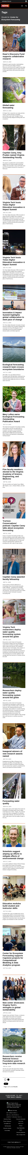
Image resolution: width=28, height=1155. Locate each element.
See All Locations (12, 1114)
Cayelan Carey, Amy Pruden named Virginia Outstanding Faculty (13, 155)
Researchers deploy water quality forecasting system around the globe (12, 694)
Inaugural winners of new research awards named (13, 753)
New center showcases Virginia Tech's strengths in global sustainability (13, 1006)
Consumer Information (20, 1119)
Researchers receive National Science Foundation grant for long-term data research (14, 1060)
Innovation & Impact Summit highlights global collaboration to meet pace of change (13, 316)
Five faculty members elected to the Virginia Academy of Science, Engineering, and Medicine (13, 474)
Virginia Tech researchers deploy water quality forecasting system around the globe (12, 632)
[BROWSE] (22, 6)
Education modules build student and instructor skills (12, 905)
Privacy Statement (7, 1121)
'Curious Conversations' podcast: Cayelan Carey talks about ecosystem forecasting (14, 525)
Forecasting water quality (11, 802)
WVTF (20, 1130)
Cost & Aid (21, 1121)
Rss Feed (5, 25)
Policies (20, 1125)
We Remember (8, 1126)
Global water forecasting (9, 106)
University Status (7, 1119)
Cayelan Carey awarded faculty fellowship (14, 578)
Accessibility (7, 1130)
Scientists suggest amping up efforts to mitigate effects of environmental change (13, 855)
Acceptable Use (7, 1123)
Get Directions (11, 1112)
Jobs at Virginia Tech (20, 1134)
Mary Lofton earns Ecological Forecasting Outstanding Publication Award (13, 418)
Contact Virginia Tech (13, 1117)
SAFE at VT (20, 1123)
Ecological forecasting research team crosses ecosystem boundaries (13, 367)
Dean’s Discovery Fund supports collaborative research (13, 56)
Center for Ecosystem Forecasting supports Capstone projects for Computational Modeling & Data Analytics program (13, 959)
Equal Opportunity (20, 1128)
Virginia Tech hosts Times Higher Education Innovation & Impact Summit (14, 206)
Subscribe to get (14, 1096)
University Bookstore (20, 1132)
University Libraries (7, 1128)
